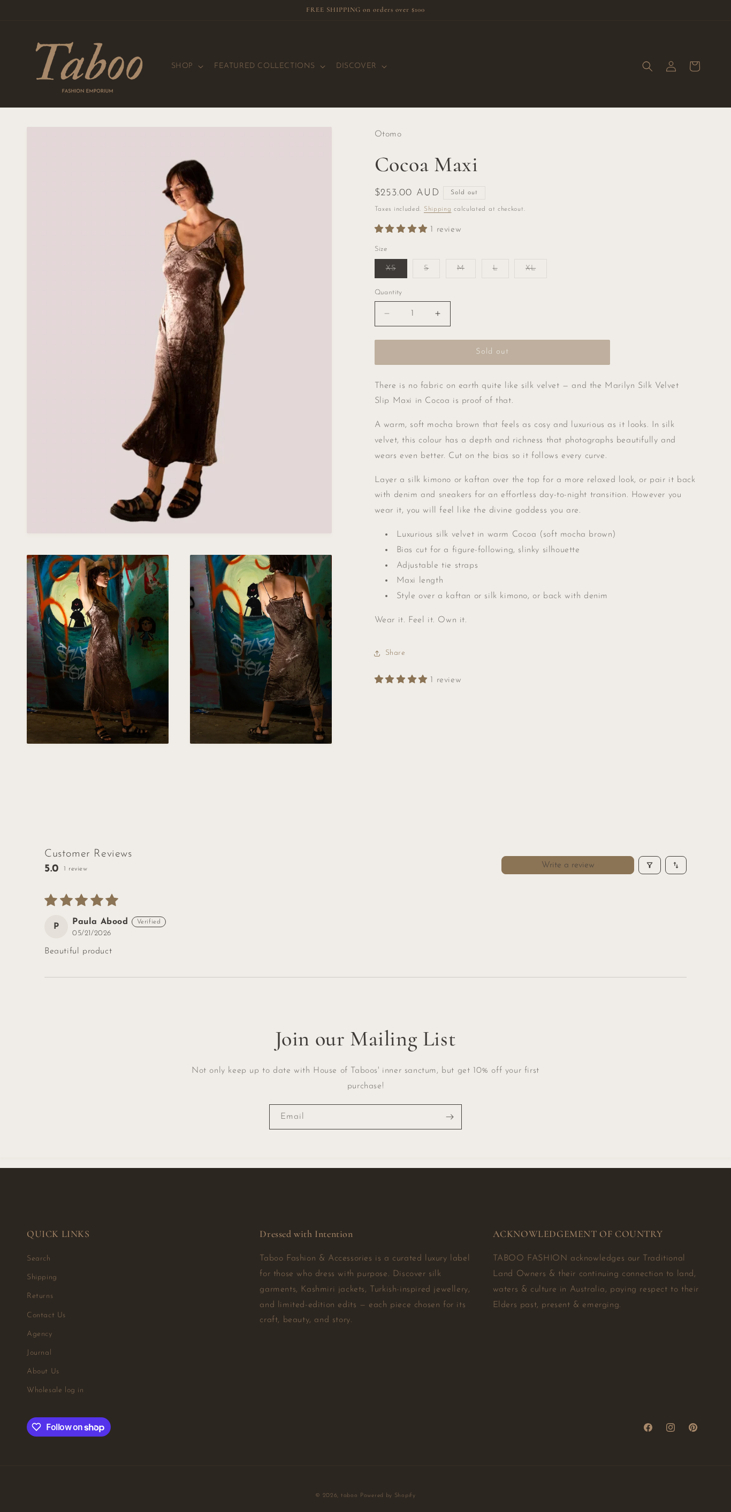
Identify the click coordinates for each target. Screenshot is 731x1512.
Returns (40, 1297)
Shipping (438, 209)
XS (396, 271)
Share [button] (395, 653)
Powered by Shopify (388, 1496)
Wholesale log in (55, 1391)
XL (536, 271)
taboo (349, 1496)
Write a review (568, 865)
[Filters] (649, 865)
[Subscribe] (449, 1116)
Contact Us (46, 1315)
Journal (39, 1353)
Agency (39, 1335)
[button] (186, 66)
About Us (43, 1372)
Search (39, 1259)
